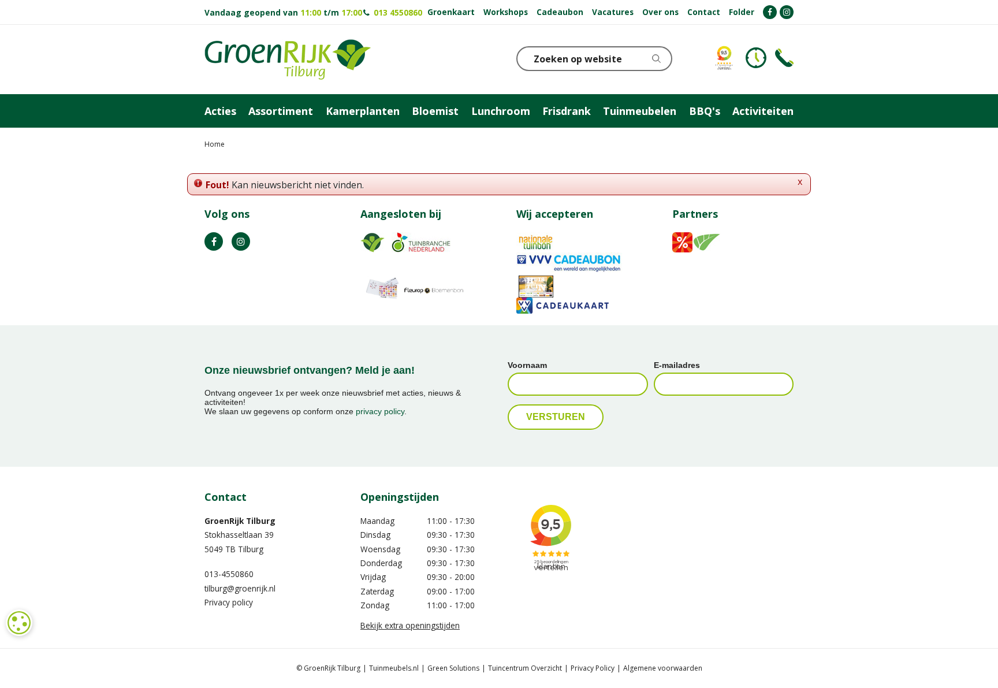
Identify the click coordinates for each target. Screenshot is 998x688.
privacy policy (380, 411)
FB (213, 241)
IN (241, 241)
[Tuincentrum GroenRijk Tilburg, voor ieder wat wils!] (287, 59)
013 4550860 (396, 12)
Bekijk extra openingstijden (410, 625)
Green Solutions (453, 668)
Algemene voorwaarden (662, 668)
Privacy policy (228, 602)
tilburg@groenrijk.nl (239, 588)
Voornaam (527, 365)
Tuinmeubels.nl (394, 668)
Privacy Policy (593, 668)
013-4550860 (229, 573)
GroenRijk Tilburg (239, 520)
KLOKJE (756, 57)
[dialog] (19, 622)
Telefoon (784, 57)
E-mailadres (677, 365)
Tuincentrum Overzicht (525, 668)
